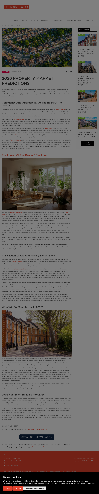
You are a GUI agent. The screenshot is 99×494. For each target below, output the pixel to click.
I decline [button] (17, 488)
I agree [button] (7, 488)
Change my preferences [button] (34, 488)
